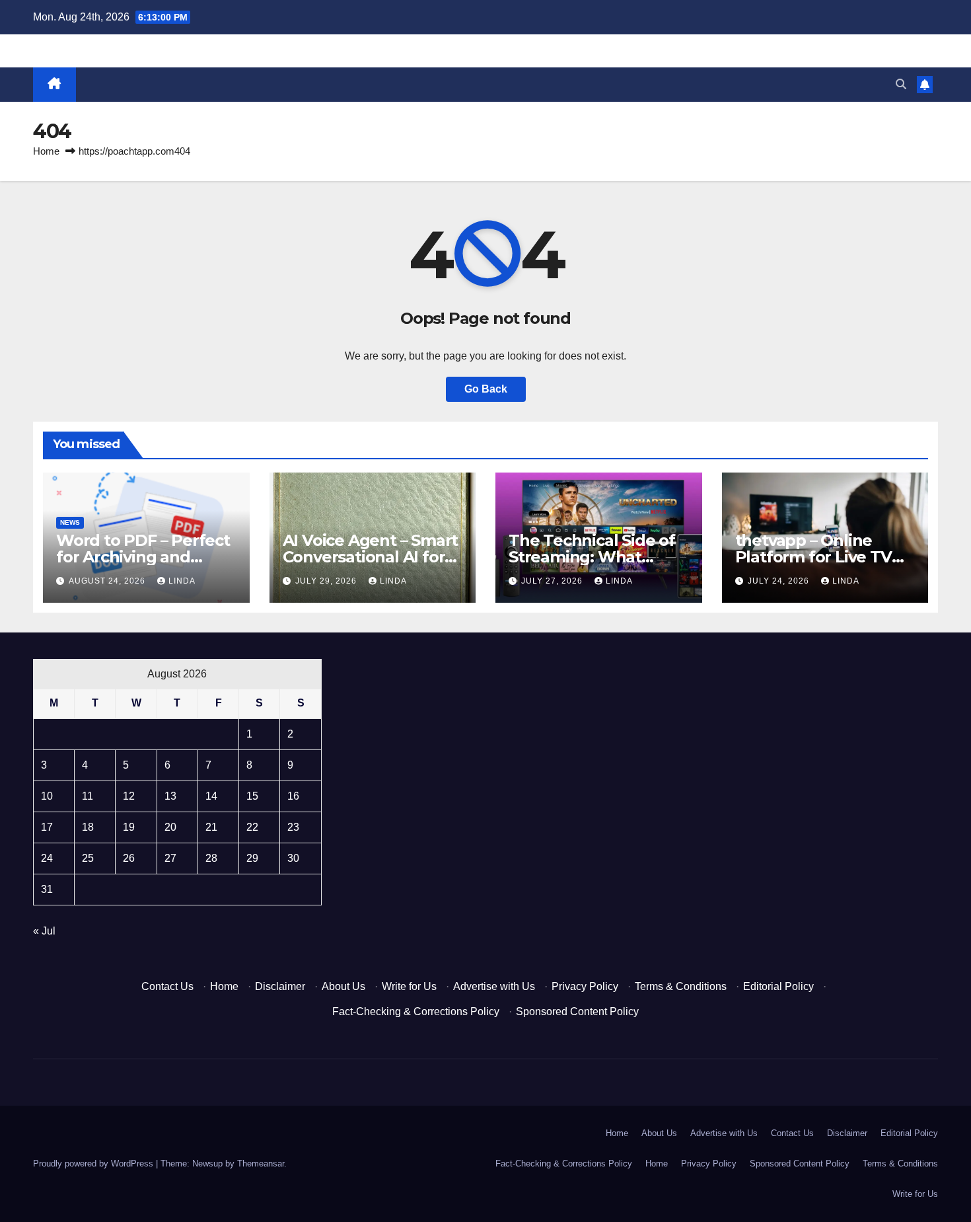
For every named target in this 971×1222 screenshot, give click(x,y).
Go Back (485, 389)
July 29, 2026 (327, 581)
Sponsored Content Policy (577, 1011)
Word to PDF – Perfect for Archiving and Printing (143, 557)
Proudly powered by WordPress (94, 1163)
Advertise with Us (494, 986)
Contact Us (167, 986)
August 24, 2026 (108, 581)
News (70, 522)
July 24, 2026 (780, 581)
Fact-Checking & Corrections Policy (415, 1011)
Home (46, 151)
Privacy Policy (585, 986)
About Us (343, 986)
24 (47, 858)
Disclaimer (280, 986)
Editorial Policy (778, 986)
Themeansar (260, 1163)
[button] (901, 84)
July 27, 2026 (553, 581)
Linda (182, 581)
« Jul (44, 930)
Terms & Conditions (681, 986)
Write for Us (409, 986)
